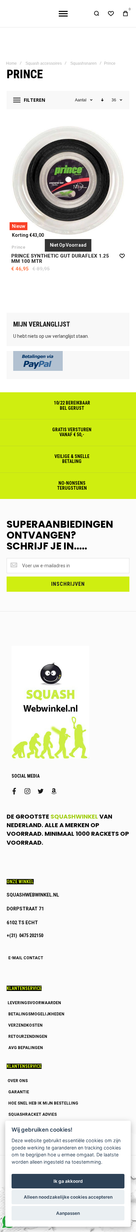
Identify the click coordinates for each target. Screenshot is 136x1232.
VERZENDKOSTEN (25, 1018)
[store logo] (27, 10)
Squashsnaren (83, 56)
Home (11, 56)
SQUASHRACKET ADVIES (32, 1107)
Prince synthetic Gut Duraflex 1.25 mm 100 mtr (60, 251)
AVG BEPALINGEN (25, 1040)
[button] (122, 248)
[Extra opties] (38, 362)
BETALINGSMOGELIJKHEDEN (36, 1006)
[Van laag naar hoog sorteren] (102, 93)
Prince (18, 239)
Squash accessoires (43, 56)
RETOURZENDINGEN (27, 1029)
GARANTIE (18, 1084)
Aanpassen (68, 1213)
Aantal (80, 92)
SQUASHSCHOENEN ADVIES (35, 1118)
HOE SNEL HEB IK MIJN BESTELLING (43, 1096)
